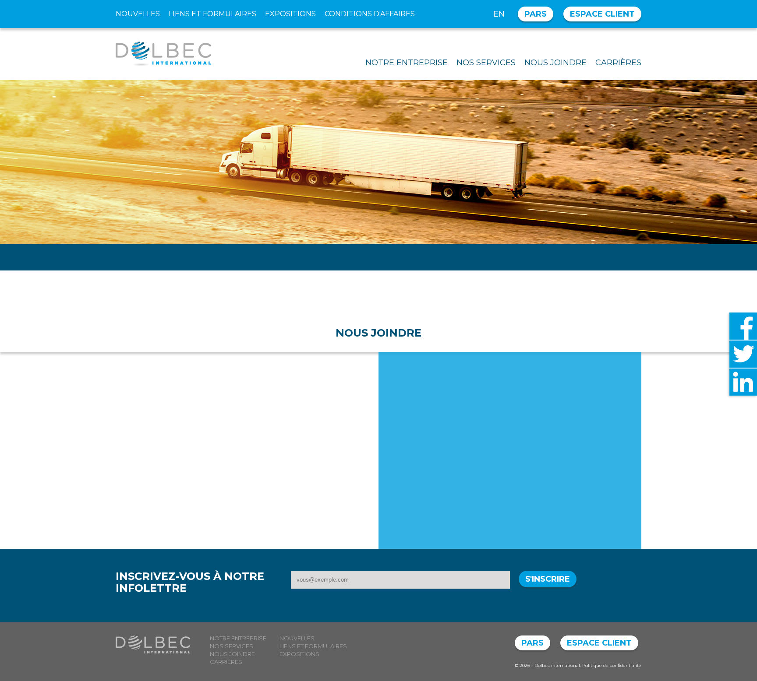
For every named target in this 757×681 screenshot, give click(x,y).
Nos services (486, 63)
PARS (535, 14)
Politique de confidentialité (611, 665)
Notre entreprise (406, 63)
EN (499, 14)
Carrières (618, 63)
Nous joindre (555, 63)
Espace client (602, 14)
